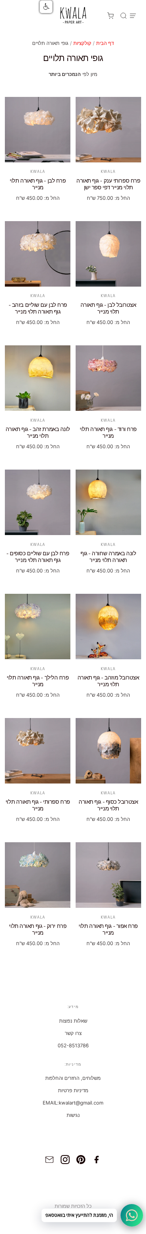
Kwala (37, 171)
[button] (46, 6)
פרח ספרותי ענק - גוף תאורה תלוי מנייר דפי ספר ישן (108, 184)
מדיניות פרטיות (73, 1090)
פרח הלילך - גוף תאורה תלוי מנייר (38, 681)
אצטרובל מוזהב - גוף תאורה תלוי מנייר (108, 681)
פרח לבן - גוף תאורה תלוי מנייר (38, 184)
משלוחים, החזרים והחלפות (73, 1078)
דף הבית (105, 43)
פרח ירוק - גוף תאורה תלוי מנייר (37, 929)
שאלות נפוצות (73, 1021)
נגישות (73, 1115)
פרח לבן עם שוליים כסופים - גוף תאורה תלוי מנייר (37, 557)
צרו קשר (73, 1033)
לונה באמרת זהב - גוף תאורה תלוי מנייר (38, 432)
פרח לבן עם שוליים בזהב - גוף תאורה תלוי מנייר (38, 308)
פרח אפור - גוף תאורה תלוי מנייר (108, 929)
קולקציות (82, 43)
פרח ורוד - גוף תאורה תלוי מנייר (108, 432)
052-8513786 (73, 1045)
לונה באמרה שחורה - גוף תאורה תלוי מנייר (108, 557)
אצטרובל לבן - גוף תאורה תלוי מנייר (108, 308)
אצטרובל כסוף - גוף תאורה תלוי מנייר (108, 805)
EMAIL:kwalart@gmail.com (73, 1103)
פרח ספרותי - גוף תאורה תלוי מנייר (38, 805)
